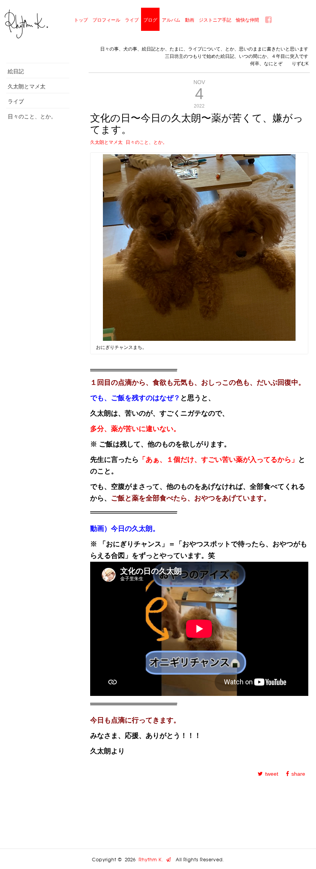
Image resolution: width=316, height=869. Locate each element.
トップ (81, 20)
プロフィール (106, 20)
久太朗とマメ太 (26, 86)
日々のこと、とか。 (32, 116)
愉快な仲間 (247, 20)
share (298, 774)
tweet (271, 774)
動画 (189, 20)
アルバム (171, 20)
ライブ (132, 20)
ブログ (150, 20)
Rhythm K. (152, 859)
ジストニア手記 (215, 20)
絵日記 (16, 71)
